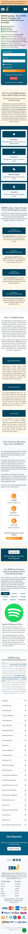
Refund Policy (8, 900)
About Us (3, 895)
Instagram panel (20, 675)
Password (5, 58)
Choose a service (14, 849)
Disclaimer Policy (18, 900)
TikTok (17, 891)
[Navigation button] (25, 9)
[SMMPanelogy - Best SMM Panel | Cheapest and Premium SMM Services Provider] (5, 9)
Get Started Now (14, 538)
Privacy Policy (19, 898)
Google (15, 78)
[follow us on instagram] (14, 860)
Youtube (17, 888)
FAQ (2, 891)
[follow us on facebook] (20, 860)
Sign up (20, 82)
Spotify (17, 895)
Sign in (3, 884)
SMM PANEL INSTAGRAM (18, 664)
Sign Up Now (14, 552)
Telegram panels (7, 677)
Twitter (17, 893)
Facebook (17, 886)
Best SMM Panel (5, 213)
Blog (2, 888)
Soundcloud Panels (12, 679)
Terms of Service (14, 902)
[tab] (5, 593)
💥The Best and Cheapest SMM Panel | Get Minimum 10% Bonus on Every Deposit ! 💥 (14, 2)
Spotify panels (17, 677)
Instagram (17, 884)
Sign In (14, 70)
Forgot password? (7, 67)
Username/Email (7, 51)
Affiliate (3, 893)
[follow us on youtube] (17, 860)
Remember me (8, 64)
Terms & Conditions (9, 898)
